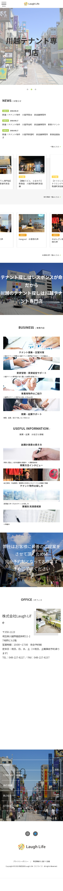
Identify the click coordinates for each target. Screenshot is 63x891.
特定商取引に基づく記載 (41, 861)
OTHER (10, 805)
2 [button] (31, 89)
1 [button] (27, 89)
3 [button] (35, 89)
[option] (31, 46)
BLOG (9, 795)
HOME (9, 764)
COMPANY (12, 775)
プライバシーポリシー (20, 861)
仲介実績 (7, 785)
